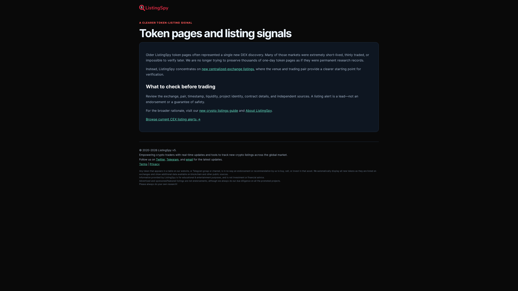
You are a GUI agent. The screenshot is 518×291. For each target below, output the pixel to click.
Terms (143, 164)
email (189, 159)
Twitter (160, 159)
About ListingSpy (259, 111)
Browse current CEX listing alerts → (173, 119)
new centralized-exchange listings (228, 69)
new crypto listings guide (218, 111)
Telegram (173, 159)
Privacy (155, 164)
